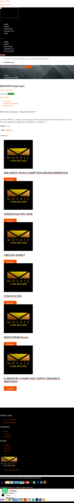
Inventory (8, 29)
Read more (10, 180)
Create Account (11, 78)
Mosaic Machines (5, 5)
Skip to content (5, 1)
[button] (28, 21)
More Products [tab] (8, 106)
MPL (7, 136)
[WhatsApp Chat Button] (5, 490)
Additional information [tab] (11, 103)
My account (9, 51)
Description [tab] (7, 101)
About (6, 26)
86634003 (9, 130)
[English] (1, 55)
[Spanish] (4, 55)
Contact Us (9, 31)
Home (6, 24)
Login (6, 75)
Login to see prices (6, 90)
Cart (6, 33)
